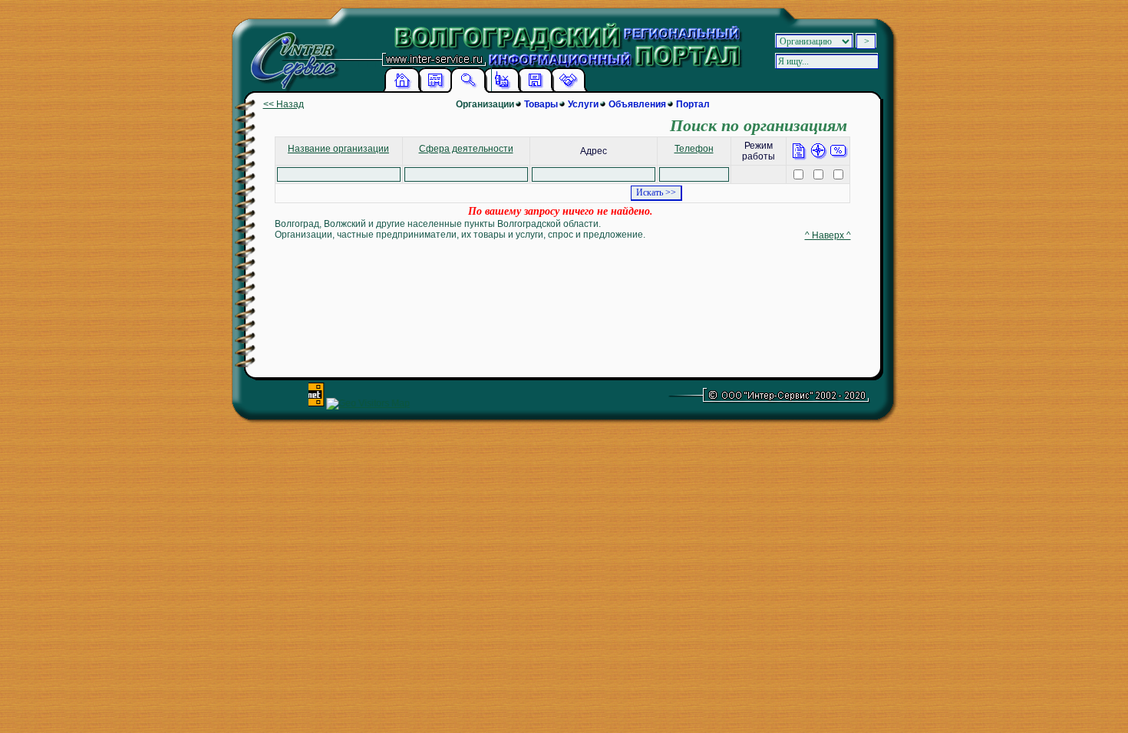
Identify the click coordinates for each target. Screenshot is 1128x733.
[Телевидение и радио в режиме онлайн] (502, 89)
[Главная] (402, 89)
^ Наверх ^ (828, 235)
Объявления (637, 104)
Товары (541, 104)
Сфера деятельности (466, 148)
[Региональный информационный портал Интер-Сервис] (291, 53)
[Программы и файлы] (535, 89)
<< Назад (283, 104)
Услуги (583, 104)
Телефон (694, 148)
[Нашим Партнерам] (568, 89)
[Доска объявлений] (435, 89)
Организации (485, 104)
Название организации (338, 148)
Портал (693, 104)
